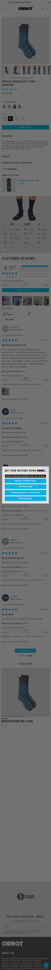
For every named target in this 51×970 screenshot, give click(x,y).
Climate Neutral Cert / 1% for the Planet (25, 493)
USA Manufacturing (25, 486)
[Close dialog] (46, 469)
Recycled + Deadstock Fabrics (25, 481)
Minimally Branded (25, 499)
